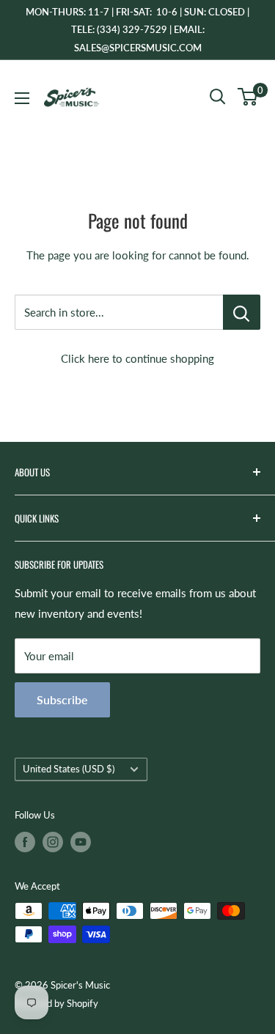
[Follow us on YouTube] (80, 842)
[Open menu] (22, 98)
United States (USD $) (68, 769)
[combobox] (119, 312)
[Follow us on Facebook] (25, 842)
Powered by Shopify (56, 1003)
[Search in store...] (241, 312)
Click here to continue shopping (137, 358)
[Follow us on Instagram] (53, 842)
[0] (248, 97)
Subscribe (62, 699)
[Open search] (218, 97)
